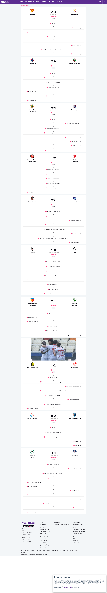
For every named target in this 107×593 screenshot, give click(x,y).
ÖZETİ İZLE (54, 16)
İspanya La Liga (43, 540)
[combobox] (26, 5)
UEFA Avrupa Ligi (43, 533)
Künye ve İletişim (46, 550)
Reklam (32, 550)
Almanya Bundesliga (44, 536)
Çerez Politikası (54, 550)
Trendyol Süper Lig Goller (78, 524)
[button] (5, 2)
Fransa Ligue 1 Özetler (78, 533)
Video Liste (75, 540)
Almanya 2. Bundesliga (45, 545)
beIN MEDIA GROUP (25, 530)
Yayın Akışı (27, 550)
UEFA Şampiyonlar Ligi (45, 531)
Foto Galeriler (76, 542)
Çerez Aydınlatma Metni (67, 587)
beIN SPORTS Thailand (25, 539)
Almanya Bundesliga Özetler (79, 531)
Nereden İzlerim (24, 552)
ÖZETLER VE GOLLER (29, 1)
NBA (55, 526)
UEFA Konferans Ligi (44, 535)
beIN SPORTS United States (26, 532)
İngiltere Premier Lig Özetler (79, 529)
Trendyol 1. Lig (43, 526)
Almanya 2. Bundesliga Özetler (79, 535)
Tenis (74, 538)
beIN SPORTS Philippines (26, 541)
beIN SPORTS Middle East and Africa (28, 545)
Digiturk (22, 528)
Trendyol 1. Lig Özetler (78, 527)
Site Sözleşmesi (38, 550)
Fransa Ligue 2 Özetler (78, 536)
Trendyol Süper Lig (44, 524)
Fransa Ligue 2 (43, 547)
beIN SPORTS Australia (25, 536)
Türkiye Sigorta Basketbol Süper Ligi (61, 524)
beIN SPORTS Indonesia (26, 543)
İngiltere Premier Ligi (44, 529)
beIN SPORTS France (25, 534)
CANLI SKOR (51, 1)
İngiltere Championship (45, 544)
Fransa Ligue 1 (43, 538)
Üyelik (22, 550)
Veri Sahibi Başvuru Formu (72, 550)
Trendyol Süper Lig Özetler (78, 526)
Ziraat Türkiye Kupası (44, 527)
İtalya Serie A (43, 542)
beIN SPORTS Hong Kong (26, 537)
